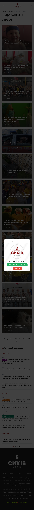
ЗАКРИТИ (17, 268)
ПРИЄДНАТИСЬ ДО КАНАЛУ (17, 265)
